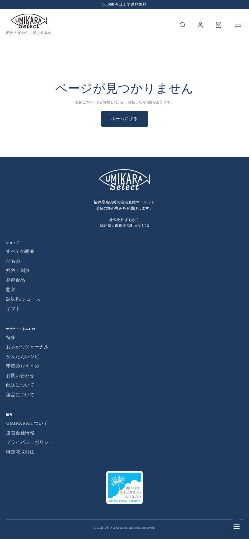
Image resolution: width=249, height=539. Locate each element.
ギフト (13, 308)
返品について (20, 394)
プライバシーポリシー (29, 442)
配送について (20, 385)
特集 (10, 337)
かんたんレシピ (22, 356)
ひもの (13, 261)
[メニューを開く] (238, 25)
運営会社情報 (20, 432)
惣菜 (10, 289)
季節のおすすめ (22, 365)
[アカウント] (200, 25)
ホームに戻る (124, 118)
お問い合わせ (20, 375)
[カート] (218, 25)
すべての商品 (20, 251)
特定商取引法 (20, 452)
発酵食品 (15, 280)
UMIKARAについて (27, 423)
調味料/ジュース (23, 299)
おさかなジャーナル (27, 346)
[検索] (182, 25)
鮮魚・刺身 (18, 270)
